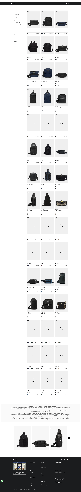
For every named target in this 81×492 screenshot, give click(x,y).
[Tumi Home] (13, 3)
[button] (19, 12)
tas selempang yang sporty (60, 410)
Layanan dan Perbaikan (33, 477)
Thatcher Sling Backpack (30, 158)
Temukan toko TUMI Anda (19, 475)
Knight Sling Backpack (30, 390)
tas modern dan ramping (17, 407)
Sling (27, 107)
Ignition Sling (57, 261)
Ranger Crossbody (57, 184)
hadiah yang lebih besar (58, 418)
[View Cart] (69, 3)
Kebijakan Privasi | (36, 489)
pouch (66, 410)
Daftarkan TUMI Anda (43, 467)
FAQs (31, 483)
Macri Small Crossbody (30, 184)
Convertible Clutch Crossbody (59, 55)
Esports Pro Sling (29, 210)
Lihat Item (22, 448)
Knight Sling (42, 158)
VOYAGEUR (42, 209)
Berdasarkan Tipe (20, 6)
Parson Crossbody (43, 390)
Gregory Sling (57, 287)
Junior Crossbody (43, 313)
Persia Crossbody (29, 261)
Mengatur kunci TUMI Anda (33, 485)
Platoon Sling (57, 158)
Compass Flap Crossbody (59, 210)
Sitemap (40, 489)
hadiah (25, 418)
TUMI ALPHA (28, 80)
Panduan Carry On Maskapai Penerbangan (33, 481)
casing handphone (57, 417)
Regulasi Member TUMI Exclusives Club (34, 467)
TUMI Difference (43, 473)
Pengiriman (31, 472)
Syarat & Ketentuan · (31, 489)
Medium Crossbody (44, 81)
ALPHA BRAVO (28, 209)
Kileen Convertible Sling (44, 210)
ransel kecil (55, 415)
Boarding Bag (29, 55)
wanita (24, 408)
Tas (16, 6)
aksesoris (38, 417)
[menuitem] (18, 3)
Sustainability (42, 478)
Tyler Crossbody (57, 313)
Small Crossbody (43, 55)
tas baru (44, 419)
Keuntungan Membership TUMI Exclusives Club (34, 465)
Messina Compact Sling (30, 287)
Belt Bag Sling (57, 81)
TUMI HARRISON (29, 312)
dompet (47, 417)
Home (14, 6)
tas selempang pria (19, 408)
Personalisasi (42, 475)
